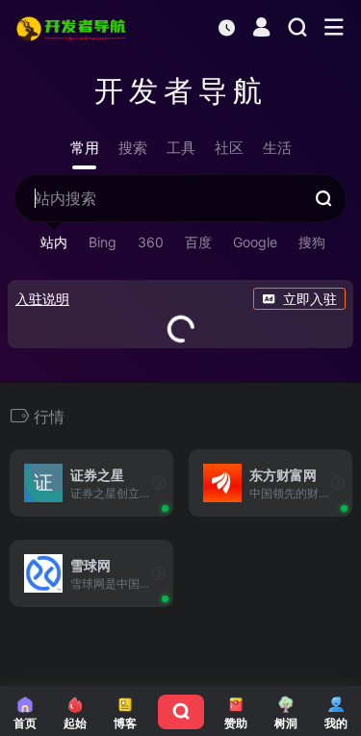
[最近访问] (227, 27)
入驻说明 (42, 299)
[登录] (261, 29)
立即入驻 (310, 299)
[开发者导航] (72, 28)
